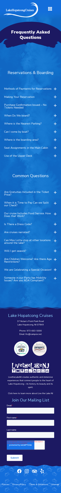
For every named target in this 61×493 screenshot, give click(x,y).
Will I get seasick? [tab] (15, 251)
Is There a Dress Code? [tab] (18, 224)
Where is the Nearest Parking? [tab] (23, 123)
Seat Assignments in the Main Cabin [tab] (26, 148)
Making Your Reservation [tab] (19, 97)
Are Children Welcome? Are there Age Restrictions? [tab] (28, 260)
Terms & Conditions (38, 484)
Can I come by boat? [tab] (16, 132)
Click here (12, 393)
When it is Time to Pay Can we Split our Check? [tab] (26, 204)
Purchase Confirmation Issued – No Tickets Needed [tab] (25, 106)
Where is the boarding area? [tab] (21, 140)
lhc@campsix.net (33, 334)
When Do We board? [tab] (17, 115)
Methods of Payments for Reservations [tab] (28, 88)
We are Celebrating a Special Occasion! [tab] (27, 269)
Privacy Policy (19, 484)
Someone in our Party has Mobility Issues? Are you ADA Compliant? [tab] (25, 279)
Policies (5, 484)
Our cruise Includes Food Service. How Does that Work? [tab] (27, 215)
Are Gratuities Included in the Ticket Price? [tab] (26, 193)
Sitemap (55, 484)
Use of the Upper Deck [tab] (18, 156)
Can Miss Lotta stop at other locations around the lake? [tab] (27, 241)
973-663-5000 (34, 330)
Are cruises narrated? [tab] (17, 232)
